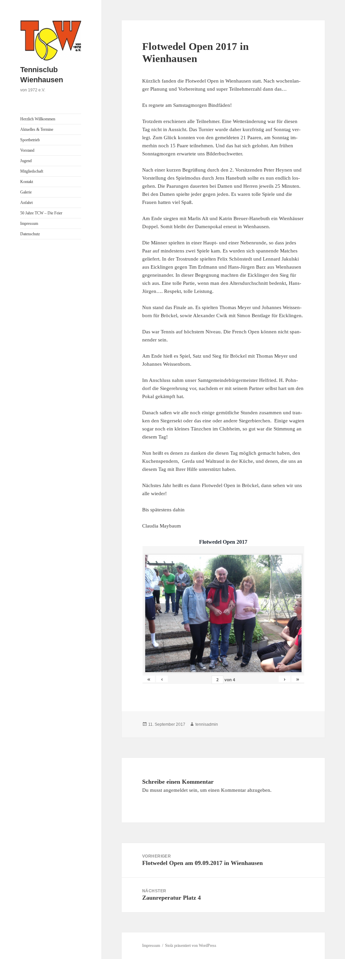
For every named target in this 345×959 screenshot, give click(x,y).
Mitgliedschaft (31, 171)
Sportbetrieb (30, 140)
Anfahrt (26, 202)
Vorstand (27, 150)
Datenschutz (30, 234)
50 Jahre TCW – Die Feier (41, 213)
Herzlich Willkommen (37, 119)
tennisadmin (206, 724)
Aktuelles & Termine (36, 129)
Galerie (26, 192)
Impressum (29, 223)
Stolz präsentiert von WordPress (190, 945)
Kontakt (26, 181)
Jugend (26, 160)
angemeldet (175, 790)
